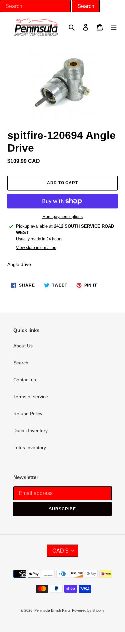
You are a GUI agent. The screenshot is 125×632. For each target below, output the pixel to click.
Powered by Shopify (88, 610)
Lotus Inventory (29, 447)
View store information (36, 247)
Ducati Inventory (30, 430)
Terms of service (30, 396)
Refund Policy (27, 413)
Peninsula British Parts (52, 610)
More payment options (62, 216)
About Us (23, 345)
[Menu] (114, 27)
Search (20, 362)
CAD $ (60, 551)
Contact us (24, 379)
